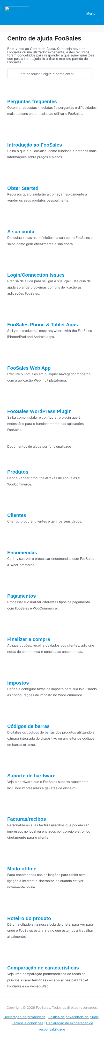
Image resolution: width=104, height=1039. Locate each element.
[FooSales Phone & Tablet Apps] (13, 313)
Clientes (16, 515)
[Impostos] (13, 671)
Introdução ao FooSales (34, 145)
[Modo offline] (13, 858)
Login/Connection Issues (36, 275)
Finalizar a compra (28, 639)
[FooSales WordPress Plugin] (13, 400)
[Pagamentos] (13, 585)
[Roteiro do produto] (13, 907)
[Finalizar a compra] (13, 628)
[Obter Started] (13, 177)
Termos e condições (27, 1023)
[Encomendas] (13, 541)
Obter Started (22, 188)
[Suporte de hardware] (13, 764)
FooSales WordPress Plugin (39, 411)
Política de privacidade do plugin (73, 1017)
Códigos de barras (28, 726)
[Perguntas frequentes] (13, 90)
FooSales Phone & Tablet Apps (42, 324)
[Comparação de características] (13, 957)
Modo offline (21, 868)
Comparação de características (43, 967)
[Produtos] (13, 461)
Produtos (17, 472)
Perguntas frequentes (32, 101)
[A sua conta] (13, 220)
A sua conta (20, 231)
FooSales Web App (29, 368)
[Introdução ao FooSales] (13, 134)
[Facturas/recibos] (13, 808)
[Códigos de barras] (13, 715)
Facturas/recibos (26, 819)
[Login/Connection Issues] (13, 264)
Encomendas (22, 552)
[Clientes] (13, 504)
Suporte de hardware (31, 775)
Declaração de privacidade (24, 1017)
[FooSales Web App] (13, 357)
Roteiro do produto (29, 918)
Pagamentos (21, 596)
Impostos (18, 683)
